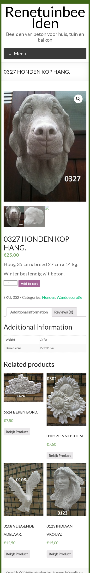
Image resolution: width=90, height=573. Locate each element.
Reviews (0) (63, 312)
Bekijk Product (17, 432)
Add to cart (29, 283)
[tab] (29, 312)
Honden (48, 297)
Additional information (29, 312)
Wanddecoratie (69, 297)
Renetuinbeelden (45, 17)
